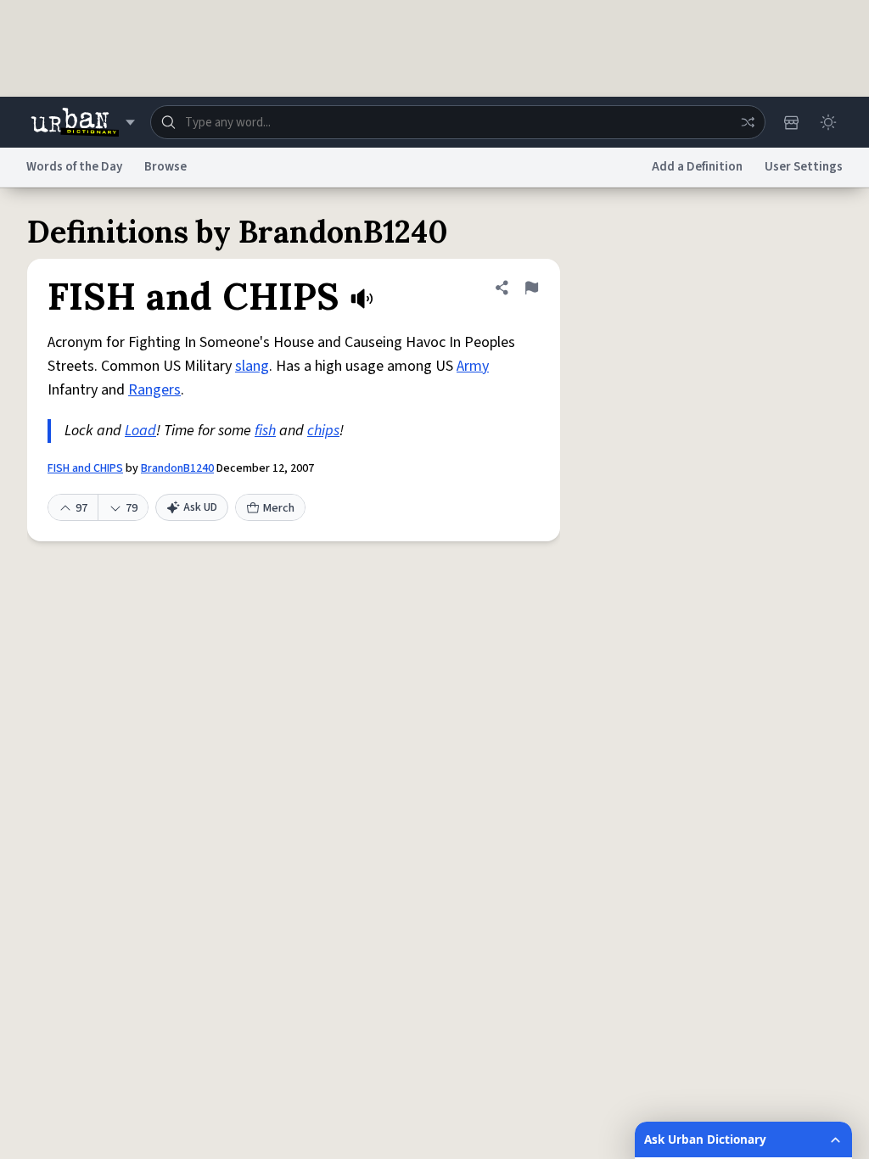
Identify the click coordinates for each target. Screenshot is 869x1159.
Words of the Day (74, 167)
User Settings (804, 167)
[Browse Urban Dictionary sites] (82, 122)
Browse (165, 167)
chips (323, 430)
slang (252, 366)
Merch (278, 508)
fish (265, 430)
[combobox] (457, 122)
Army (473, 366)
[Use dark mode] (828, 122)
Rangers (154, 389)
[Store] (791, 122)
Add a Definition (697, 167)
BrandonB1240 (177, 468)
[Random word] (747, 122)
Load (140, 430)
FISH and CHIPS (85, 468)
